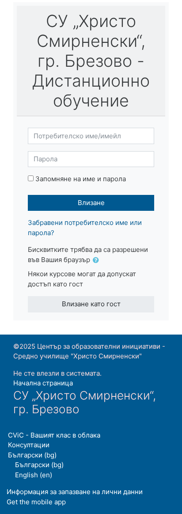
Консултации (28, 445)
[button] (97, 260)
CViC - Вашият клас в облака (54, 435)
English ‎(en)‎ (33, 475)
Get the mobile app (36, 502)
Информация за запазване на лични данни (75, 491)
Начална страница (43, 383)
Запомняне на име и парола (80, 179)
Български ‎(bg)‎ (32, 455)
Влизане (91, 202)
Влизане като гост (91, 304)
